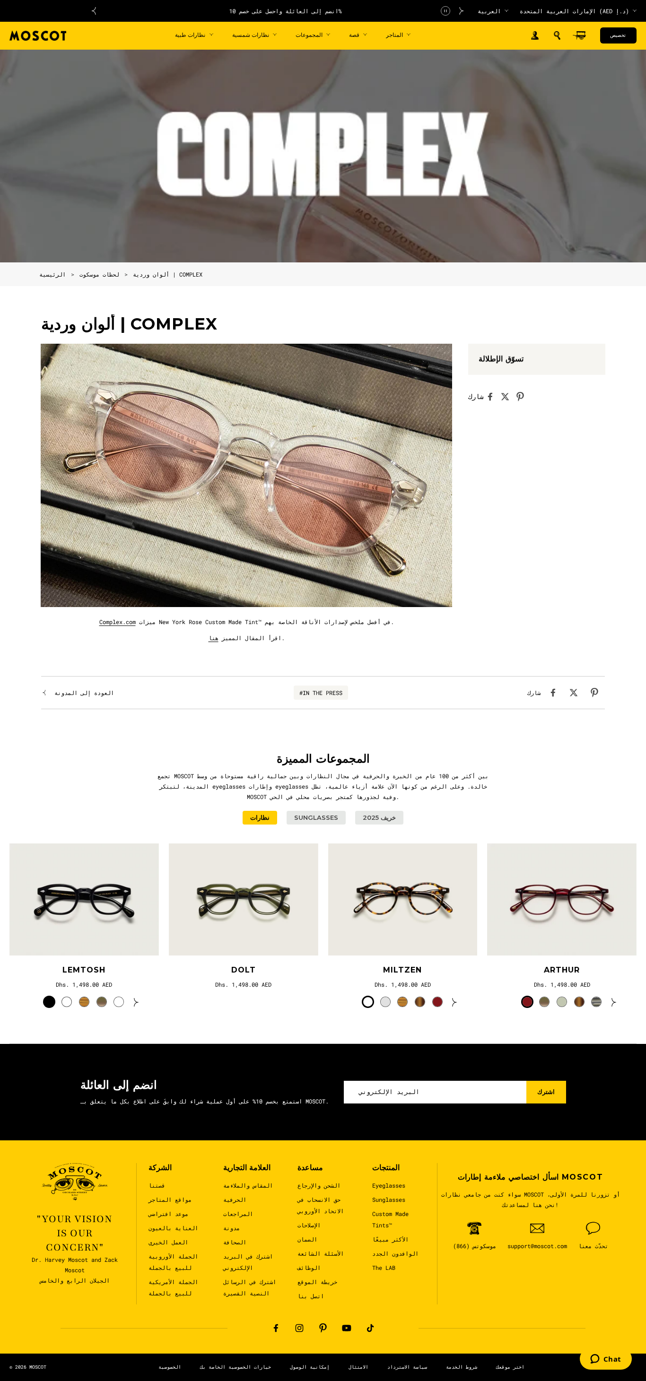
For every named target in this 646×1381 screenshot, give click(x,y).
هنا (213, 638)
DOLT (243, 969)
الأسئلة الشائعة (320, 1253)
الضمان (307, 1239)
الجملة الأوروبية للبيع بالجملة (173, 1261)
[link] (84, 899)
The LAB (383, 1267)
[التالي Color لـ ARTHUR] (614, 1002)
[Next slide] (461, 10)
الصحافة (234, 1242)
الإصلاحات (309, 1225)
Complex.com (117, 621)
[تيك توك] (370, 1328)
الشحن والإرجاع (318, 1185)
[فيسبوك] (275, 1328)
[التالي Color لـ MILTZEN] (454, 1002)
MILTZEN (402, 969)
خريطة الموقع (317, 1281)
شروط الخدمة (461, 1367)
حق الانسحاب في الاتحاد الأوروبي (320, 1205)
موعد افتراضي (168, 1213)
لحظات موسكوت (99, 274)
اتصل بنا (310, 1296)
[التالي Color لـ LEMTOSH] (136, 1002)
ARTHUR (562, 969)
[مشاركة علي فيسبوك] (492, 396)
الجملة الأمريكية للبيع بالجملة (173, 1287)
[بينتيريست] (323, 1328)
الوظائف (309, 1267)
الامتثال (358, 1367)
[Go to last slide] (93, 10)
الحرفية (234, 1199)
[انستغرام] (299, 1328)
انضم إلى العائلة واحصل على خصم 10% (277, 11)
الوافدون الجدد (395, 1253)
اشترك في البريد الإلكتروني (248, 1261)
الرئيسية (52, 274)
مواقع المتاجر (170, 1199)
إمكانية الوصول (310, 1367)
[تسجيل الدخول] (535, 35)
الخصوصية (169, 1367)
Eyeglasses (388, 1185)
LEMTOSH (83, 969)
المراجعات (238, 1213)
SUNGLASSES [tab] (316, 817)
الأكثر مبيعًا (390, 1239)
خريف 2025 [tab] (379, 817)
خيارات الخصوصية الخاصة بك (235, 1367)
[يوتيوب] (346, 1328)
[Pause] (445, 10)
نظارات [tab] (260, 817)
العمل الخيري (168, 1242)
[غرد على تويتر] (507, 396)
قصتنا (156, 1185)
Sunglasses (388, 1199)
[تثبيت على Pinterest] (523, 396)
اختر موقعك (510, 1367)
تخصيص (618, 35)
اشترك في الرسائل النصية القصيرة (249, 1287)
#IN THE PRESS (320, 692)
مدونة (231, 1228)
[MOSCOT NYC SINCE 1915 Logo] (37, 36)
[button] (557, 35)
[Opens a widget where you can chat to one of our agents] (606, 1359)
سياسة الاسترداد (407, 1367)
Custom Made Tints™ (390, 1219)
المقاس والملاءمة (248, 1185)
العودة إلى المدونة (84, 692)
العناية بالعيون (173, 1228)
